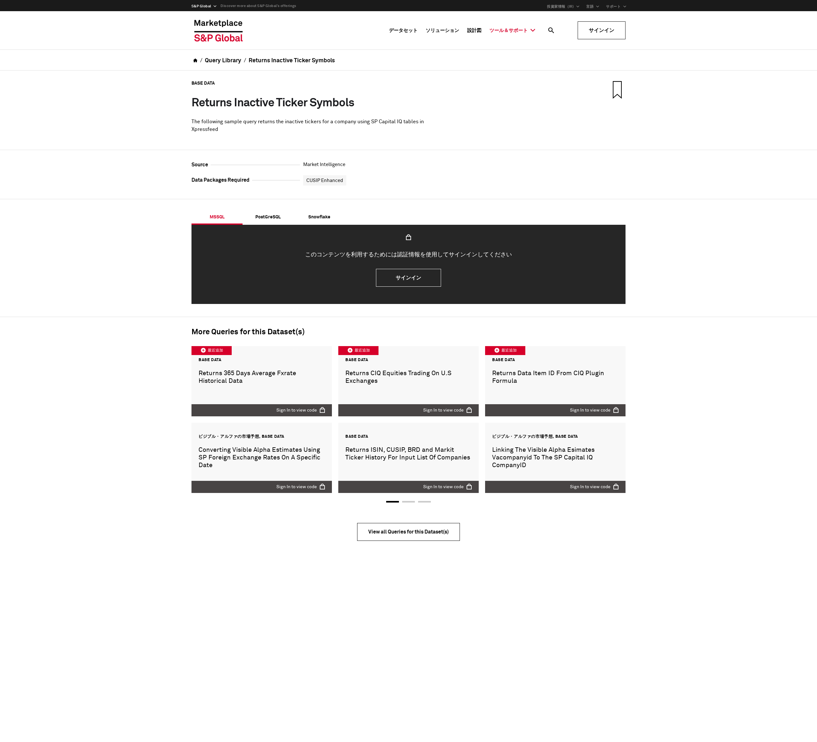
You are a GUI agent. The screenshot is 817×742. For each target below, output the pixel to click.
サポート (613, 6)
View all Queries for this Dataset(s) (408, 531)
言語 (590, 6)
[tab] (217, 217)
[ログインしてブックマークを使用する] (617, 90)
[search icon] (551, 30)
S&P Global (201, 6)
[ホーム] (218, 30)
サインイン (601, 30)
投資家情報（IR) (560, 6)
